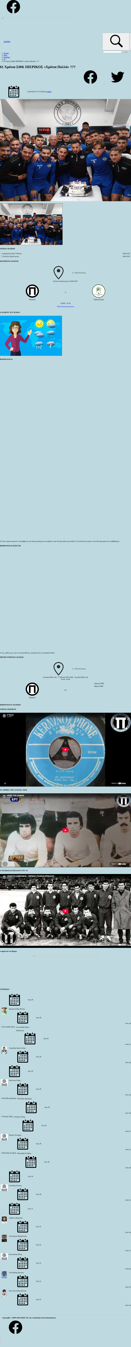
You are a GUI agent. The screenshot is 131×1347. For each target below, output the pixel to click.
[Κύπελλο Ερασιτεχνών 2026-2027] (65, 256)
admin (49, 92)
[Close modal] (0, 1342)
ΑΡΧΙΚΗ (7, 42)
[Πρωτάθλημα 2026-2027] (65, 253)
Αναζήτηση (125, 52)
